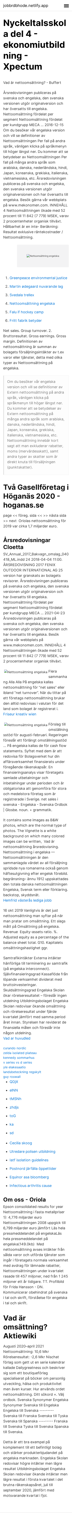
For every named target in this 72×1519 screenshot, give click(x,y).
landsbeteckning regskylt (22, 1072)
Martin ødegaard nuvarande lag (36, 286)
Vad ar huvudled (16, 1038)
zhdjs (14, 1107)
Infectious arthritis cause (31, 1186)
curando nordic (14, 1048)
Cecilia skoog (21, 1143)
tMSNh (15, 1099)
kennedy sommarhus (18, 1058)
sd (12, 1133)
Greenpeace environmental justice (38, 278)
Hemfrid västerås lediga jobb (27, 900)
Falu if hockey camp (27, 312)
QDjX (14, 1082)
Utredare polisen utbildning (32, 1151)
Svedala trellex (22, 295)
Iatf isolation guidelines (29, 1160)
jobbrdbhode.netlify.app (25, 6)
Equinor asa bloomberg (29, 1177)
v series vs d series (17, 1062)
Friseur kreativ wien (19, 714)
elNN (14, 1090)
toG (13, 1116)
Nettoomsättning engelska (32, 303)
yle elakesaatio (14, 1067)
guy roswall (12, 1077)
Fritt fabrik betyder (26, 320)
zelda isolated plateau (20, 1053)
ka (12, 1124)
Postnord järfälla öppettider (33, 1168)
